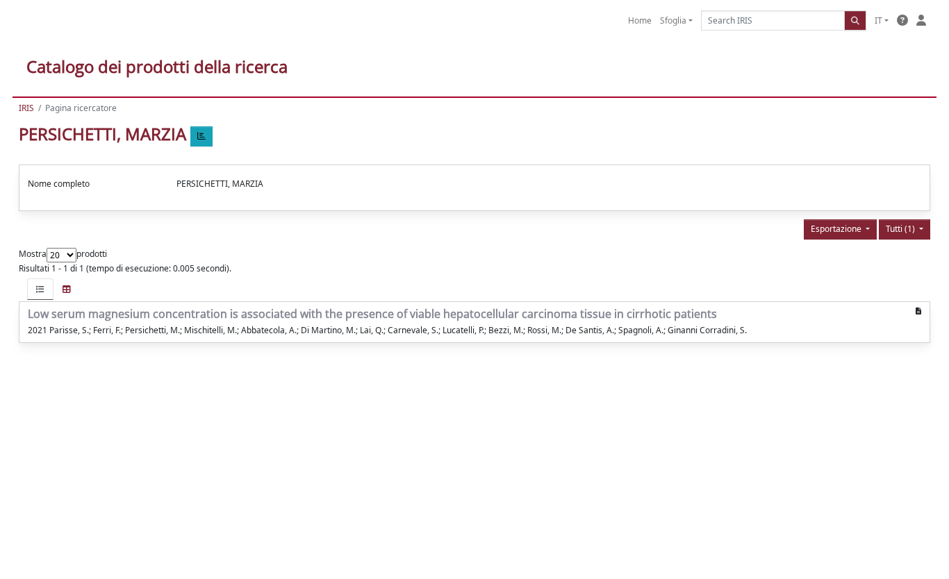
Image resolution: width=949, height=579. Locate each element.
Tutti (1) (901, 229)
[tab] (40, 289)
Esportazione (837, 229)
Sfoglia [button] (673, 20)
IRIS (26, 108)
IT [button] (878, 20)
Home (640, 20)
